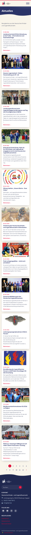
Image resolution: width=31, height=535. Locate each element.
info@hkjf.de (8, 503)
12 (23, 470)
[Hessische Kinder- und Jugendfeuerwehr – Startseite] (6, 3)
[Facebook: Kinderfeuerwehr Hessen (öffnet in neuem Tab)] (7, 510)
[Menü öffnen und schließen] (27, 3)
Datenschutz (6, 521)
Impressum (5, 518)
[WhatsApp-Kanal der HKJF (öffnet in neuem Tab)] (15, 510)
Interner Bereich (8, 532)
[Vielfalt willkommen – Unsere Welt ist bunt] (2, 532)
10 (16, 470)
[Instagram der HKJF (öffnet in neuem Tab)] (11, 510)
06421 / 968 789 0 (9, 500)
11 (19, 470)
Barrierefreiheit (6, 524)
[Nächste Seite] (26, 469)
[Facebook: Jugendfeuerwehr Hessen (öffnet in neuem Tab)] (3, 510)
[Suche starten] (20, 487)
